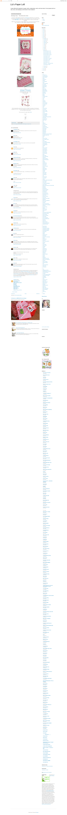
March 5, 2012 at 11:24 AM (17, 182)
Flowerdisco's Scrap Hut (46, 502)
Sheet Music (44, 235)
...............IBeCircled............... (47, 734)
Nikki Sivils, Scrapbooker (46, 618)
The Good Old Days (45, 272)
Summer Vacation (45, 262)
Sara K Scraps (45, 731)
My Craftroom (44, 191)
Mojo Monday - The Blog (46, 511)
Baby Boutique (45, 85)
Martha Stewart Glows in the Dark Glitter (48, 185)
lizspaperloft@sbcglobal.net (50, 790)
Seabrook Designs (45, 518)
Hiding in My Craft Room (46, 402)
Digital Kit (44, 123)
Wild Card (44, 286)
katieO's (44, 471)
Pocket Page (44, 216)
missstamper (15, 170)
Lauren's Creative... (46, 476)
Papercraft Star (45, 650)
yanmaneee (15, 279)
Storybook (44, 257)
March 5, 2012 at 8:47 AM (17, 160)
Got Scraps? (45, 655)
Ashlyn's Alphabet (45, 83)
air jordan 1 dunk (31, 274)
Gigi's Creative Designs (46, 720)
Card (43, 98)
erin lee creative (45, 478)
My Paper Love (45, 411)
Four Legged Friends (46, 139)
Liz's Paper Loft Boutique (46, 183)
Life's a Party (44, 182)
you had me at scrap (46, 716)
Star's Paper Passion (46, 548)
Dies (43, 122)
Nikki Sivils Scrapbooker (46, 200)
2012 (43, 37)
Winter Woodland (45, 289)
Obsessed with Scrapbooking (47, 409)
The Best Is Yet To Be (46, 725)
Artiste (43, 82)
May (44, 47)
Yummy (44, 293)
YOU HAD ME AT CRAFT (46, 754)
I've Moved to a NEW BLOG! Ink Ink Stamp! (18, 298)
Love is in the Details (46, 697)
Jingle (14, 152)
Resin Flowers (45, 226)
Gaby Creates (45, 557)
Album (43, 78)
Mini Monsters (45, 188)
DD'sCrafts (44, 493)
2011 (43, 68)
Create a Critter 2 (45, 111)
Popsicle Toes (45, 432)
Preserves (44, 219)
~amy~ (14, 185)
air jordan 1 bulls (29, 272)
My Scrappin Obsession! (46, 751)
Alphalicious (44, 79)
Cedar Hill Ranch (45, 400)
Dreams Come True (45, 127)
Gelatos (44, 145)
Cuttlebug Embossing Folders (47, 116)
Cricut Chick (45, 446)
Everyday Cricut (45, 690)
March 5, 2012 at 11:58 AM (17, 194)
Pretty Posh (44, 220)
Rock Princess (45, 227)
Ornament (44, 205)
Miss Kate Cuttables (45, 189)
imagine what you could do (47, 604)
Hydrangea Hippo (45, 676)
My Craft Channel (45, 546)
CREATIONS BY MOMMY (46, 760)
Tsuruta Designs (45, 423)
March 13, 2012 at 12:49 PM (17, 266)
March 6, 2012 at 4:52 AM (17, 244)
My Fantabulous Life (46, 632)
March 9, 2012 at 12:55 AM (17, 260)
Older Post (37, 293)
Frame (43, 140)
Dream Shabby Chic (46, 500)
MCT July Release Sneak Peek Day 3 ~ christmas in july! (24, 322)
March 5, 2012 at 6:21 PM (17, 230)
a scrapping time (45, 713)
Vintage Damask (45, 279)
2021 (43, 29)
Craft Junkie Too (45, 762)
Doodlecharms (45, 126)
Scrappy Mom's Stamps (46, 228)
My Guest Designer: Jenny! (47, 53)
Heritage (44, 161)
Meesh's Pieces (45, 702)
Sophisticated (45, 248)
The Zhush (44, 377)
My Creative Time (45, 414)
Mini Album (44, 187)
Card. (43, 99)
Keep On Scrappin (45, 602)
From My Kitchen (45, 144)
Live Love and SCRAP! (46, 662)
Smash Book (44, 244)
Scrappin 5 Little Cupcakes (47, 616)
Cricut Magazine (45, 114)
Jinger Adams (45, 172)
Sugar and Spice (45, 261)
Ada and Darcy (45, 688)
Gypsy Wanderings (45, 156)
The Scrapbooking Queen (46, 460)
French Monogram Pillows (46, 142)
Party (43, 211)
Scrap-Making (45, 686)
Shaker (44, 233)
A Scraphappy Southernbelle (47, 678)
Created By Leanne (46, 569)
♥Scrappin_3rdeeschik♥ (46, 560)
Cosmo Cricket (45, 108)
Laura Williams (15, 141)
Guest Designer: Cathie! (46, 59)
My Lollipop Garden (46, 600)
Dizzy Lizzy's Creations (46, 711)
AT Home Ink (45, 388)
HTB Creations (45, 418)
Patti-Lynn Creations (46, 627)
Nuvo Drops (44, 201)
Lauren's (18, 18)
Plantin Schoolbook (45, 215)
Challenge (44, 101)
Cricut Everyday (45, 113)
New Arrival (44, 197)
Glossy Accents (45, 152)
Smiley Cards (44, 245)
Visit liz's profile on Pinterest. (45, 326)
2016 (43, 32)
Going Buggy (45, 416)
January (45, 67)
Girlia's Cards (45, 407)
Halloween (44, 157)
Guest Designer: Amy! (46, 57)
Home (25, 293)
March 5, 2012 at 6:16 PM (17, 225)
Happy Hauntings (45, 158)
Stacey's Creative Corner (47, 384)
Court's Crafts (45, 504)
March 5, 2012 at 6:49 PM (17, 237)
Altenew (44, 80)
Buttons (44, 95)
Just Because (44, 174)
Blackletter (44, 92)
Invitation (44, 170)
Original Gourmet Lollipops (46, 204)
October (45, 41)
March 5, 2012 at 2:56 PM (17, 207)
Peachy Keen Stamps (46, 213)
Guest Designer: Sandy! (46, 64)
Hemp (43, 160)
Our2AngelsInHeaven (46, 527)
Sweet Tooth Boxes (45, 264)
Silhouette (44, 240)
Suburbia (44, 260)
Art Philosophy (45, 81)
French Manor (45, 141)
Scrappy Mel (45, 539)
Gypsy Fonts (44, 155)
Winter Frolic (44, 287)
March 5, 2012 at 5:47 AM (17, 132)
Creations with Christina (46, 744)
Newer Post (13, 293)
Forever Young (45, 138)
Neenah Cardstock (45, 196)
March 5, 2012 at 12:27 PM (17, 200)
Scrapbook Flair (45, 646)
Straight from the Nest (46, 258)
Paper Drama (45, 737)
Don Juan (44, 125)
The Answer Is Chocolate (46, 372)
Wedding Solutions (45, 285)
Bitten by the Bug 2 (46, 430)
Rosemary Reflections (46, 488)
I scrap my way (45, 553)
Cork (43, 107)
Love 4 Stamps (45, 532)
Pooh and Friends (45, 217)
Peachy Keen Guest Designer (47, 212)
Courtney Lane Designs (46, 525)
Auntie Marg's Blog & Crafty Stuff (48, 611)
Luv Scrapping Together (46, 516)
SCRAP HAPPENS (45, 523)
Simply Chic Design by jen (47, 757)
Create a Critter (45, 110)
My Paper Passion (45, 740)
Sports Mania (44, 250)
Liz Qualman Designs (46, 669)
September (45, 42)
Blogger (37, 812)
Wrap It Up (44, 291)
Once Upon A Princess (46, 203)
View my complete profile (45, 25)
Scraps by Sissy (45, 583)
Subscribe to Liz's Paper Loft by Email (47, 766)
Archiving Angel (45, 664)
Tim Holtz (44, 273)
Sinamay (44, 242)
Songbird (44, 246)
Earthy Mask (44, 129)
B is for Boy (44, 84)
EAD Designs (27, 17)
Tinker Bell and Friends (46, 275)
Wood (43, 290)
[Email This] (18, 122)
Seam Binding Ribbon (46, 230)
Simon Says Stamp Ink (46, 241)
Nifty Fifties (44, 199)
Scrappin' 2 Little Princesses (47, 623)
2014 (43, 35)
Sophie (44, 247)
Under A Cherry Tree (46, 441)
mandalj (14, 210)
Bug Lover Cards (45, 453)
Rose (31, 112)
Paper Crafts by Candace (47, 395)
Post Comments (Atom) (18, 295)
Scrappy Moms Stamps (46, 229)
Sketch (44, 243)
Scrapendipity (45, 386)
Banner (44, 87)
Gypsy (43, 154)
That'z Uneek (45, 576)
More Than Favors (45, 578)
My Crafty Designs (46, 657)
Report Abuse (44, 296)
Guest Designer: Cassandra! (47, 58)
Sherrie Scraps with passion (47, 469)
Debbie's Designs (45, 437)
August (45, 43)
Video (43, 278)
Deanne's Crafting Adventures (47, 671)
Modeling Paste (45, 190)
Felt (43, 137)
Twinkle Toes (44, 277)
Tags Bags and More (46, 270)
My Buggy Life (45, 727)
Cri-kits (44, 112)
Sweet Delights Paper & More (47, 648)
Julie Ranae (15, 228)
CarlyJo (14, 240)
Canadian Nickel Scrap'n (46, 448)
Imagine (44, 167)
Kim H (14, 203)
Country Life (44, 109)
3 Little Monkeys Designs (46, 718)
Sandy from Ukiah (16, 157)
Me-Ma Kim (15, 163)
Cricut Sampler (45, 115)
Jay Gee (14, 197)
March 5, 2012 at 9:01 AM (17, 167)
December (45, 38)
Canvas (44, 97)
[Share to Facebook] (21, 122)
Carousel (44, 100)
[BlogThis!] (19, 122)
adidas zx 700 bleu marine (24, 271)
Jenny (14, 177)
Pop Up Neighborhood (46, 218)
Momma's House (45, 639)
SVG (43, 263)
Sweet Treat (44, 265)
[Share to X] (20, 122)
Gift (43, 146)
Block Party (44, 93)
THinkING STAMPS (46, 541)
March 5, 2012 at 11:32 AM (17, 187)
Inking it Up (44, 580)
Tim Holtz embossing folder (46, 274)
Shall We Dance (45, 234)
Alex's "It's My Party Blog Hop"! (20, 327)
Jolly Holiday (44, 173)
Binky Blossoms (45, 709)
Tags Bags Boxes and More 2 (47, 271)
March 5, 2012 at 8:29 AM (17, 149)
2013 (43, 36)
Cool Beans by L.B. (46, 439)
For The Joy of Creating (46, 464)
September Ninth (45, 425)
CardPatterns (45, 609)
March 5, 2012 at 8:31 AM (17, 154)
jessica (14, 135)
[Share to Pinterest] (22, 122)
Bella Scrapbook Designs (47, 695)
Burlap (44, 94)
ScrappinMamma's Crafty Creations (48, 595)
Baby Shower (44, 86)
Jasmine (44, 171)
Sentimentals (44, 231)
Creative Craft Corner (46, 507)
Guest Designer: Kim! (46, 60)
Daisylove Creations (46, 571)
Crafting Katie (15, 129)
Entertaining (44, 131)
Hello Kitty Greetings (45, 159)
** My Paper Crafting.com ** (47, 393)
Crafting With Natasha (46, 641)
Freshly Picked (45, 143)
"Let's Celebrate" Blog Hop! (20, 332)
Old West (44, 202)
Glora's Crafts (45, 593)
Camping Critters (45, 96)
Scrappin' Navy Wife (46, 495)
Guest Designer (45, 153)
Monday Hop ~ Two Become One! (48, 63)
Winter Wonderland (45, 288)
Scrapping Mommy (46, 530)
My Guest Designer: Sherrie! (47, 54)
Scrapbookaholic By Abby (47, 555)
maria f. (14, 257)
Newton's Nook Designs (46, 198)
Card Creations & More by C (47, 704)
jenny (44, 634)
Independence (45, 169)
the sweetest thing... (46, 597)
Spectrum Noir (45, 249)
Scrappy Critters (45, 564)
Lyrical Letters (45, 184)
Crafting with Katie (45, 455)
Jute (43, 175)
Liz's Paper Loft (17, 4)
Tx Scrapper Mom (45, 588)
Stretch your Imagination (46, 259)
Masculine (44, 186)
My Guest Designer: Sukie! (47, 52)
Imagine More (45, 168)
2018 (43, 30)
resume (44, 20)
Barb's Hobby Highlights (46, 562)
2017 (43, 31)
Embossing (44, 130)
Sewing (44, 232)
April (44, 48)
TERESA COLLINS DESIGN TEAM (48, 625)
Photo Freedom (45, 214)
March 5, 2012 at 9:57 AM (17, 174)
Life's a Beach (45, 181)
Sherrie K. (14, 247)
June (44, 46)
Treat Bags (44, 276)
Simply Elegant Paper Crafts (47, 462)
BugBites (44, 486)
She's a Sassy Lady (46, 534)
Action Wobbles (45, 77)
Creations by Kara (45, 379)
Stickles (44, 256)
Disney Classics (45, 124)
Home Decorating (45, 166)
